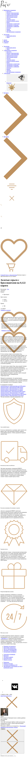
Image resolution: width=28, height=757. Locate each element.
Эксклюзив (6, 34)
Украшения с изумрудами (13, 23)
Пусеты (8, 18)
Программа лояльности (9, 647)
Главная (3, 275)
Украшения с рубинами (13, 25)
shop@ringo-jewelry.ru (6, 696)
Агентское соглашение (9, 654)
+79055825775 (4, 638)
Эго (8, 289)
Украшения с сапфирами (13, 26)
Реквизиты (6, 662)
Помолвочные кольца (12, 15)
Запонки (9, 30)
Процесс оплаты (8, 659)
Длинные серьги (11, 19)
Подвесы (9, 27)
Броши (8, 29)
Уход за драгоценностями (10, 649)
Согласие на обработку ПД (10, 665)
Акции (5, 40)
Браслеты (9, 11)
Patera (8, 37)
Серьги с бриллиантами (13, 14)
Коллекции (7, 73)
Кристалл (9, 83)
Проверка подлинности (10, 646)
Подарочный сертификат (10, 651)
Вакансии (6, 655)
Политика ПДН (8, 658)
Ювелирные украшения (10, 10)
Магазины (6, 41)
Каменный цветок (11, 36)
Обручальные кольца (12, 17)
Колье (8, 22)
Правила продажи (8, 663)
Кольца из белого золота (13, 21)
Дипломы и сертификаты (10, 650)
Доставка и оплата (8, 657)
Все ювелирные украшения (14, 31)
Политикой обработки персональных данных (13, 726)
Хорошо (3, 728)
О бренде (6, 42)
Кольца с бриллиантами (13, 13)
